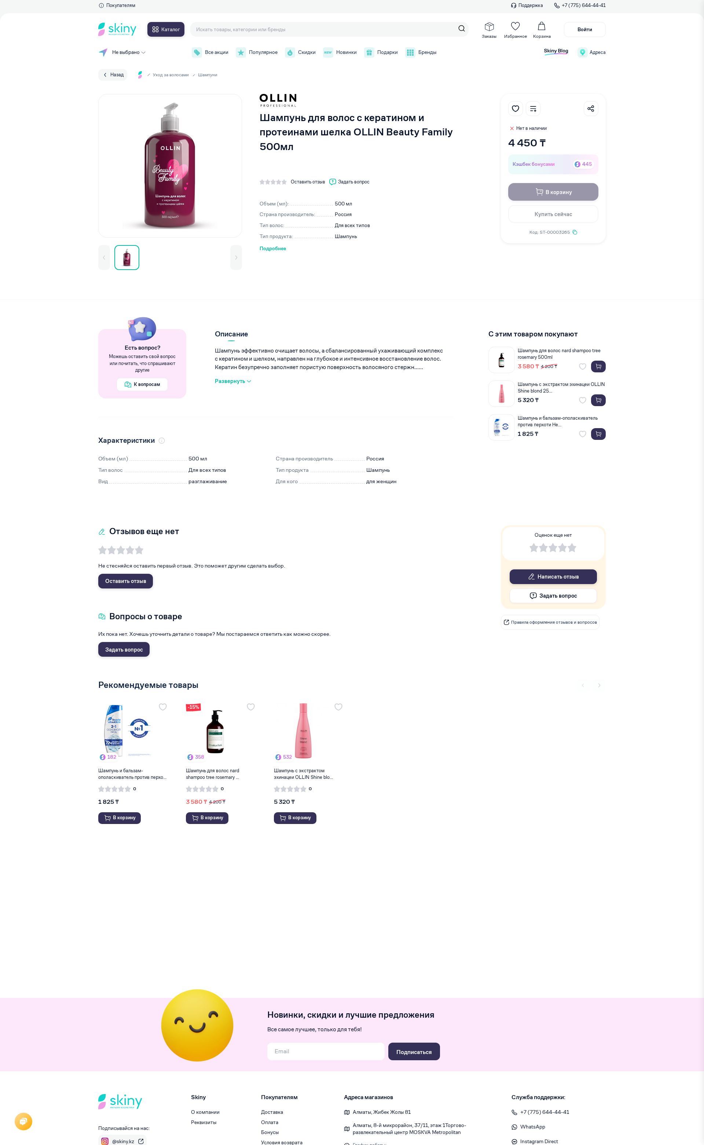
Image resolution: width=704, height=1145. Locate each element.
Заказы (489, 36)
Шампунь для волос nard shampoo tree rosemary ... (212, 773)
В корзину (559, 192)
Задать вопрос (124, 649)
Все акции (216, 52)
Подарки (387, 52)
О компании (205, 1112)
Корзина (542, 36)
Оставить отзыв (125, 580)
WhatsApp (532, 1126)
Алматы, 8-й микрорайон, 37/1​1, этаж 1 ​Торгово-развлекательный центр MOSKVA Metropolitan (409, 1129)
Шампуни (207, 74)
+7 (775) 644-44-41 (584, 5)
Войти (585, 29)
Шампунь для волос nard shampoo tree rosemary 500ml (559, 353)
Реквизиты (203, 1122)
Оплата (269, 1122)
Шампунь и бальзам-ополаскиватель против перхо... (132, 773)
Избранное (515, 36)
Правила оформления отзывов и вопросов (554, 622)
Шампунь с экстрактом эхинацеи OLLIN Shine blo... (303, 773)
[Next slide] (599, 685)
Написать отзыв (558, 576)
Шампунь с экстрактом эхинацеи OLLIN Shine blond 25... (561, 387)
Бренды (427, 52)
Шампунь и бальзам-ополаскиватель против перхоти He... (558, 421)
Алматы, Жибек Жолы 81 (382, 1112)
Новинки (346, 52)
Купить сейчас (553, 214)
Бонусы (270, 1132)
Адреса (598, 52)
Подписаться (414, 1052)
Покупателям (120, 5)
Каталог (170, 29)
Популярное (263, 52)
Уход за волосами (171, 74)
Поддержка (530, 5)
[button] (104, 257)
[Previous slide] (583, 685)
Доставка (272, 1112)
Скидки (307, 52)
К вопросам (147, 384)
